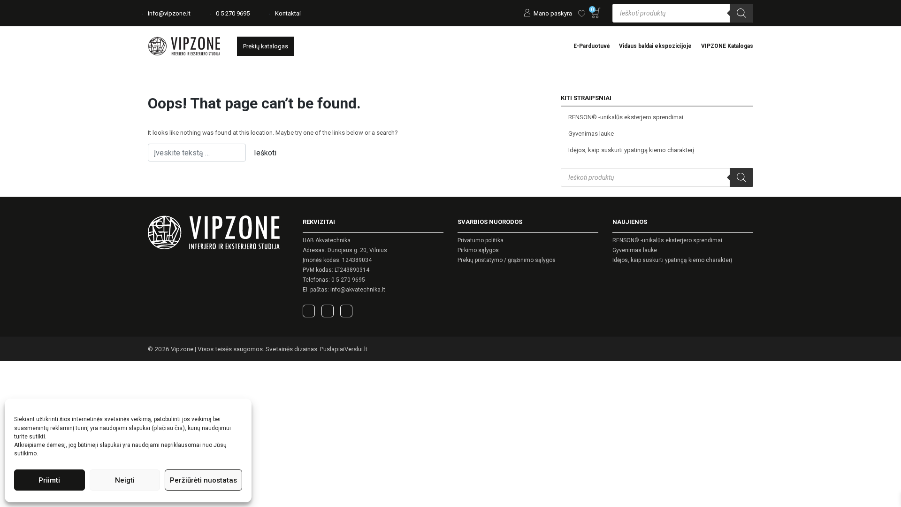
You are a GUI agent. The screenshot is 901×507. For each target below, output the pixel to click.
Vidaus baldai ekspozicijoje (655, 46)
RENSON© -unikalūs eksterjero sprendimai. (626, 117)
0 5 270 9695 (233, 13)
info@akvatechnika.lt (357, 289)
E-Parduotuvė (591, 46)
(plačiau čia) (168, 427)
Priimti (49, 480)
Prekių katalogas (265, 46)
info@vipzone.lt (169, 13)
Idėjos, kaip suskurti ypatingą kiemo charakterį (631, 150)
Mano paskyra (553, 13)
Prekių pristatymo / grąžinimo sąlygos (507, 260)
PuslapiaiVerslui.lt (343, 349)
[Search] (741, 13)
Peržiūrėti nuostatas (203, 480)
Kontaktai (288, 13)
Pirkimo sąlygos (478, 250)
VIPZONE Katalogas (727, 46)
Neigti (125, 480)
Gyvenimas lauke (591, 133)
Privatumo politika (481, 240)
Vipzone (182, 349)
